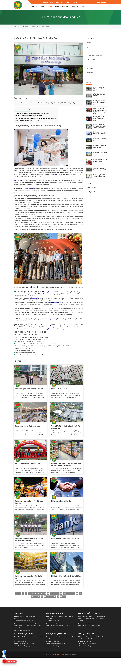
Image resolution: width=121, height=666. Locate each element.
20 (77, 593)
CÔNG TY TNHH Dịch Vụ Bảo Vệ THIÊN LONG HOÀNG (27, 120)
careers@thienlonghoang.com (28, 625)
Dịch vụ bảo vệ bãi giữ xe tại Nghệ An (100, 146)
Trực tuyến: (91, 192)
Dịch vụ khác (92, 59)
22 (32, 597)
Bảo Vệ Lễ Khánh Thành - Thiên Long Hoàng (27, 463)
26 (45, 597)
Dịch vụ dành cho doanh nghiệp (40, 26)
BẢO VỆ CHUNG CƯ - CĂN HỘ (59, 388)
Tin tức (57, 7)
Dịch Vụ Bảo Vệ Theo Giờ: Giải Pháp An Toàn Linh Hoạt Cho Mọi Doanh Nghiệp (29, 539)
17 (67, 593)
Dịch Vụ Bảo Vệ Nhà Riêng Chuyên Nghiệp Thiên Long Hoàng (99, 126)
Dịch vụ (25, 26)
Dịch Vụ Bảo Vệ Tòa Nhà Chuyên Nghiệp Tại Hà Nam (66, 576)
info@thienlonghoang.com (24, 620)
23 (35, 597)
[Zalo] (4, 652)
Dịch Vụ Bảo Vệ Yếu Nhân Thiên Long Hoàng (99, 118)
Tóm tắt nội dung (22, 110)
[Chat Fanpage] (4, 656)
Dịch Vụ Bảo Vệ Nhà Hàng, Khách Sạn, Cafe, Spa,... (29, 388)
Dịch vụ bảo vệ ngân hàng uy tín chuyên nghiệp (65, 538)
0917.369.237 (22, 630)
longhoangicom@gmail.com (56, 623)
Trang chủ (34, 7)
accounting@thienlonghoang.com (29, 628)
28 (52, 597)
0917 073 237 (85, 620)
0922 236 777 (53, 620)
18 (70, 593)
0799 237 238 (53, 641)
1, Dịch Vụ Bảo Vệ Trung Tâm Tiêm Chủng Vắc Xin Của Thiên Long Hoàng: (32, 113)
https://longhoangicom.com (57, 625)
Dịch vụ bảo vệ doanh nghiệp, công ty (62, 501)
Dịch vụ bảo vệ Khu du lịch (100, 139)
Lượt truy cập (93, 187)
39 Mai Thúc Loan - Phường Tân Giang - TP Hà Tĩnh (59, 2)
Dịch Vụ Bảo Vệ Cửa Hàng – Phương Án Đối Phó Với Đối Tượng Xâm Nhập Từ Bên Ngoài (66, 464)
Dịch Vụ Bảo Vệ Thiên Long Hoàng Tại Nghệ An (100, 102)
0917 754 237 (21, 641)
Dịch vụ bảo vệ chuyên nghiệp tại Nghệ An (100, 132)
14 (58, 593)
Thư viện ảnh (75, 7)
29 (55, 597)
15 (61, 593)
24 (39, 597)
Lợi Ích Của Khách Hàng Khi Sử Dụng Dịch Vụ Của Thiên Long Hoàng (100, 111)
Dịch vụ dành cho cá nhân (95, 55)
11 (48, 593)
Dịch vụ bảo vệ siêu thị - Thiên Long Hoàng (27, 426)
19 (74, 593)
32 (64, 597)
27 (48, 597)
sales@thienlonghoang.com (28, 623)
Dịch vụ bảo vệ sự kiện (100, 152)
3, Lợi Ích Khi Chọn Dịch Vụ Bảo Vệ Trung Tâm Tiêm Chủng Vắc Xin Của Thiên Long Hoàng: (36, 118)
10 (45, 593)
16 (64, 593)
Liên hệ (84, 7)
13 (54, 593)
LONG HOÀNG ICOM (57, 654)
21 (80, 593)
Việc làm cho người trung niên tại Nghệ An (100, 169)
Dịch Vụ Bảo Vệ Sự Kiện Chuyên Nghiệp (100, 160)
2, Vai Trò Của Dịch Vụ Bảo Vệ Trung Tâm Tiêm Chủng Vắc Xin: (29, 116)
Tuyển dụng (65, 7)
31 (61, 597)
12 (51, 593)
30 (58, 597)
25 (42, 597)
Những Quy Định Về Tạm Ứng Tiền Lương (99, 175)
